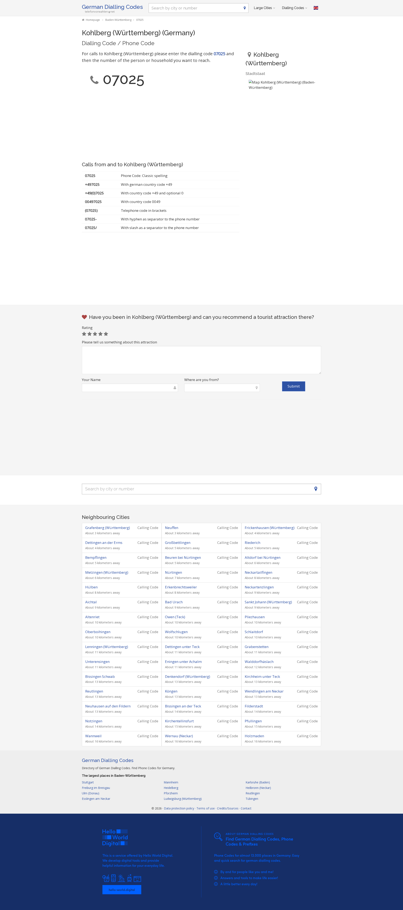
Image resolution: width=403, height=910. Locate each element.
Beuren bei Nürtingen (183, 557)
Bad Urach (174, 602)
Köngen (171, 691)
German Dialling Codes (112, 7)
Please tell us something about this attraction (119, 342)
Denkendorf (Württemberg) (187, 676)
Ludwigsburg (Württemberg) (183, 799)
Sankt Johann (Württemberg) (268, 602)
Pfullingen (253, 721)
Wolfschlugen (176, 631)
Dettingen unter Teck (182, 646)
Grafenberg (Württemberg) (107, 527)
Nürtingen (173, 572)
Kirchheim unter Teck (262, 676)
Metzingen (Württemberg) (106, 572)
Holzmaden (254, 735)
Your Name (91, 379)
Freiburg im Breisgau (96, 788)
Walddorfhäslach (259, 661)
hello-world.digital (122, 890)
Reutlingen (94, 691)
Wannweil (93, 735)
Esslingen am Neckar (96, 799)
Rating (87, 327)
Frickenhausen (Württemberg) (269, 527)
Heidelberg (171, 788)
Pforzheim (171, 793)
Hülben (91, 587)
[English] (316, 8)
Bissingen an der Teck (183, 706)
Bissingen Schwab (100, 676)
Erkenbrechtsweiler (181, 587)
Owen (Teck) (175, 616)
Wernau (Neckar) (179, 735)
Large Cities (263, 8)
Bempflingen (95, 557)
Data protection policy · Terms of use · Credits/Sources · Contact (207, 808)
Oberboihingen (97, 631)
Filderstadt (254, 706)
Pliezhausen (255, 616)
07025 (219, 53)
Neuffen (171, 527)
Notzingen (93, 721)
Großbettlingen (177, 542)
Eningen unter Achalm (183, 661)
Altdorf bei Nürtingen (262, 557)
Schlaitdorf (254, 631)
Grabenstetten (256, 646)
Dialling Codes (293, 8)
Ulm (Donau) (90, 793)
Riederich (252, 542)
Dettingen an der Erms (103, 542)
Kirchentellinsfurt (179, 721)
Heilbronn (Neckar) (258, 788)
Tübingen (252, 799)
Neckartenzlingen (259, 587)
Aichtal (91, 602)
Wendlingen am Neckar (264, 691)
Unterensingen (97, 661)
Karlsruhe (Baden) (258, 782)
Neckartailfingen (258, 572)
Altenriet (92, 616)
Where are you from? (201, 379)
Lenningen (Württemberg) (106, 646)
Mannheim (171, 782)
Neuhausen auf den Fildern (108, 706)
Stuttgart (88, 782)
